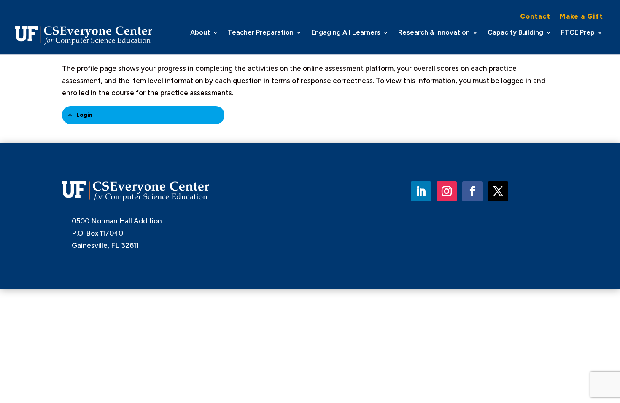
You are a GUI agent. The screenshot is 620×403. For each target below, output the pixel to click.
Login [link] (84, 115)
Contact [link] (535, 16)
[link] (83, 35)
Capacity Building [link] (515, 33)
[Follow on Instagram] (447, 191)
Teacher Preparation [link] (261, 33)
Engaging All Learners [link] (345, 33)
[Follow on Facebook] (472, 191)
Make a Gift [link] (581, 16)
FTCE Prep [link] (578, 33)
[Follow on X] (498, 191)
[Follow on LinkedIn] (421, 191)
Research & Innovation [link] (434, 33)
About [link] (200, 33)
